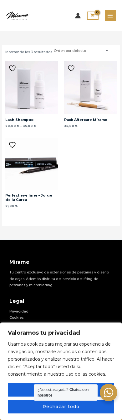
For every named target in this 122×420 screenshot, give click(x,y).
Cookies (16, 317)
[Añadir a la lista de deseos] (13, 68)
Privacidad (18, 311)
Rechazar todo (61, 406)
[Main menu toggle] (110, 15)
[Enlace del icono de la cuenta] (78, 15)
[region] (61, 371)
